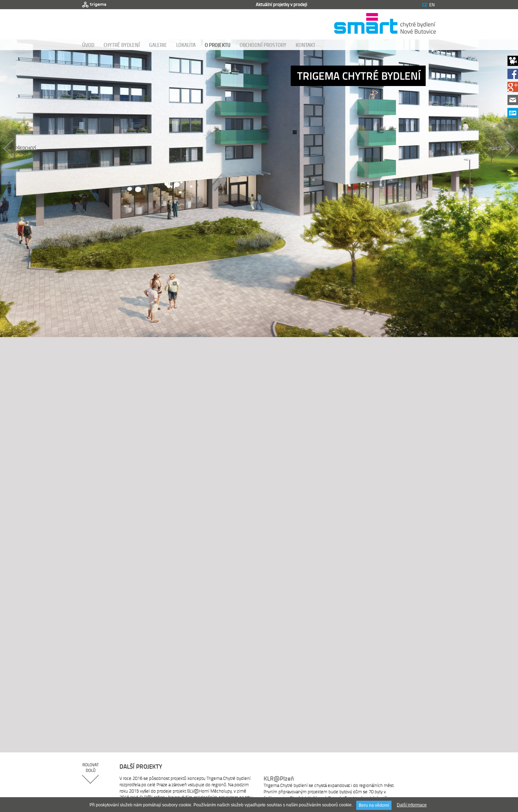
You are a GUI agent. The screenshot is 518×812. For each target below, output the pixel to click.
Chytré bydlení (122, 45)
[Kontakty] (512, 103)
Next (480, 160)
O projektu (217, 45)
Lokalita (186, 45)
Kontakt (305, 45)
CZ (424, 4)
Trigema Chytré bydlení (359, 75)
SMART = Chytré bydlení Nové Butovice (384, 24)
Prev (38, 160)
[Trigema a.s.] (94, 4)
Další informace (412, 805)
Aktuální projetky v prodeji (281, 4)
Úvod (88, 45)
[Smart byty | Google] (512, 90)
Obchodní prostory (263, 45)
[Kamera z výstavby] (512, 64)
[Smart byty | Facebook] (512, 77)
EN (432, 4)
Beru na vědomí (374, 805)
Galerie (158, 45)
